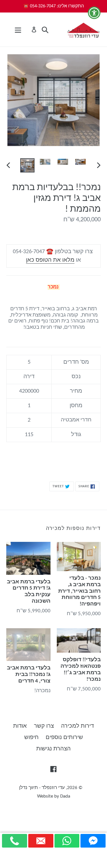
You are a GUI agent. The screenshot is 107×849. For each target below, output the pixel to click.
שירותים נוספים (64, 737)
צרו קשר (44, 726)
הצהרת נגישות (53, 749)
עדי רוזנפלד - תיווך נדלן (42, 787)
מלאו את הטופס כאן (50, 260)
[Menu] (18, 29)
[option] (27, 165)
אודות (20, 726)
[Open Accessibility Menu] (94, 13)
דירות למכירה (77, 726)
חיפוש (31, 737)
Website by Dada (53, 796)
